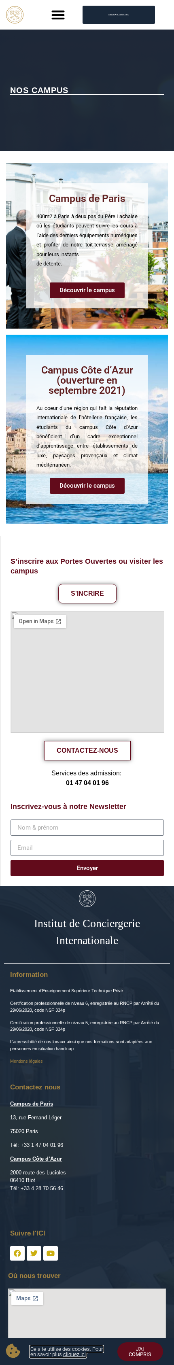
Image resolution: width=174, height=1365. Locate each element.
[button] (58, 14)
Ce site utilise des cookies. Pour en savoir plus (66, 1351)
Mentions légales (26, 1061)
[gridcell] (87, 1212)
